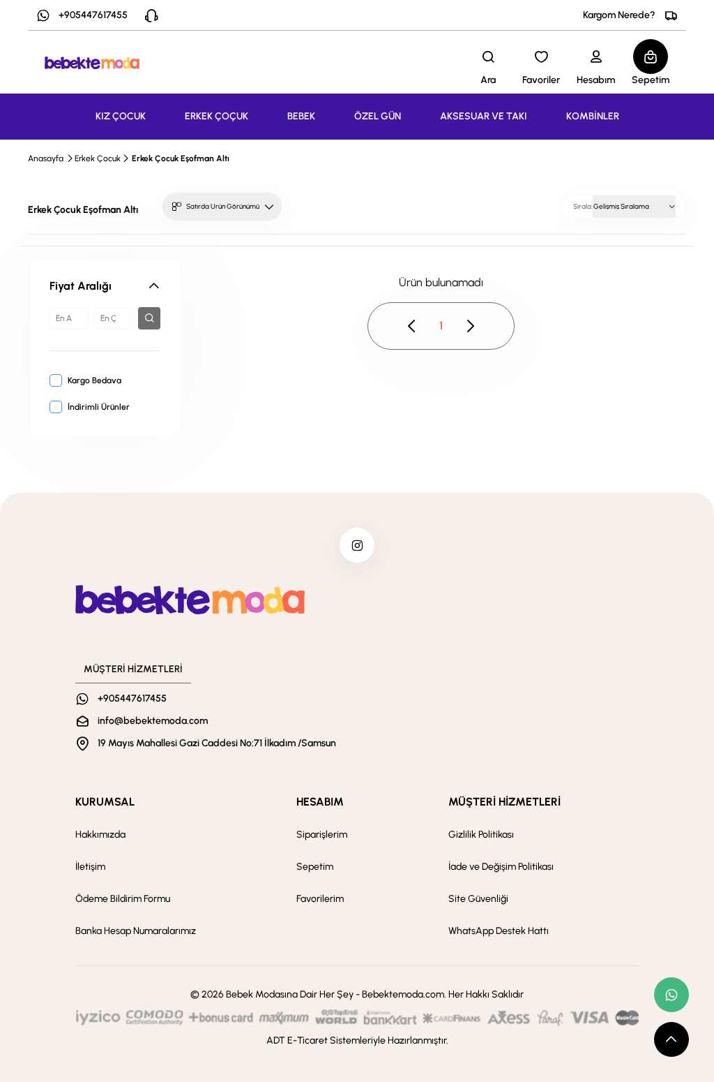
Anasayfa (45, 158)
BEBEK (301, 116)
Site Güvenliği (478, 899)
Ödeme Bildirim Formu (122, 899)
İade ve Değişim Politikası (501, 867)
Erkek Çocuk (98, 158)
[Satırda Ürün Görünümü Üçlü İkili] (222, 206)
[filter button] (149, 318)
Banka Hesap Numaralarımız (135, 931)
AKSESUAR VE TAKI (483, 116)
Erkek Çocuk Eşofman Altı (180, 158)
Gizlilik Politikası (481, 834)
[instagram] (357, 545)
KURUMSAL (105, 801)
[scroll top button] (671, 1039)
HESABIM (320, 801)
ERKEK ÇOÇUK (216, 116)
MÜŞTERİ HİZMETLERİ (504, 801)
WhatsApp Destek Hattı (498, 931)
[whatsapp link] (671, 994)
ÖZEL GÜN (377, 116)
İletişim (90, 867)
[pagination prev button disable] (412, 326)
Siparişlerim (321, 834)
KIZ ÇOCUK (121, 116)
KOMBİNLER (592, 116)
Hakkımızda (100, 834)
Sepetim (314, 867)
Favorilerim (320, 899)
